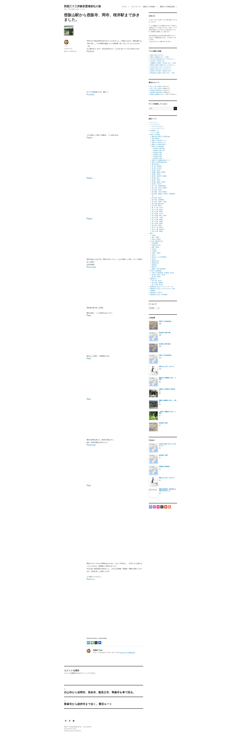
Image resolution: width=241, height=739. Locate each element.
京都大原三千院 (156, 245)
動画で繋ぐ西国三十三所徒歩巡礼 (161, 136)
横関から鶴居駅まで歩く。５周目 (159, 57)
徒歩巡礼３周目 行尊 (159, 150)
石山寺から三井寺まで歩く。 (158, 61)
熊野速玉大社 (155, 263)
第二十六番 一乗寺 (157, 217)
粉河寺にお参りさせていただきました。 (161, 69)
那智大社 (154, 267)
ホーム (124, 7)
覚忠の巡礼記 (155, 164)
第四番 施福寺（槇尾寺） (159, 172)
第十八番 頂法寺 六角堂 (159, 201)
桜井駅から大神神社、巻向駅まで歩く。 (161, 71)
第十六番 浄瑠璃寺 (157, 282)
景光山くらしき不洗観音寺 (159, 257)
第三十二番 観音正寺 (158, 229)
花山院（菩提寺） (157, 239)
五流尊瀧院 (155, 243)
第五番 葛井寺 (156, 174)
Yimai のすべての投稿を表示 (127, 652)
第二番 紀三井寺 (157, 168)
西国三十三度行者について (159, 140)
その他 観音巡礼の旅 (156, 241)
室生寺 (154, 255)
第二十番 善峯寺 (157, 205)
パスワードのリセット (158, 126)
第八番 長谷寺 (156, 180)
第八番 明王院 (156, 276)
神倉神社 (154, 265)
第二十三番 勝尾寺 (157, 211)
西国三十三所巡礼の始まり (159, 144)
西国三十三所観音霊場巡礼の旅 (82, 6)
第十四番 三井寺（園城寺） (160, 192)
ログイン (84, 673)
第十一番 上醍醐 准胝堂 (159, 186)
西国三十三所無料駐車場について (161, 160)
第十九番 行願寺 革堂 (158, 203)
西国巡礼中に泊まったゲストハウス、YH (161, 286)
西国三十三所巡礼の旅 (70, 51)
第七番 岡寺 (155, 178)
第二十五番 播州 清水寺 (159, 215)
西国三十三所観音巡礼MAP (159, 162)
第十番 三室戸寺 (157, 184)
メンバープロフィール (158, 128)
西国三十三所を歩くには (158, 142)
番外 (151, 233)
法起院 (154, 235)
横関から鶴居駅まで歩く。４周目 (159, 94)
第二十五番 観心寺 (157, 284)
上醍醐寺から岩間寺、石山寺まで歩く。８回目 (163, 63)
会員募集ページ (154, 130)
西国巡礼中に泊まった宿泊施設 (158, 294)
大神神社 (154, 251)
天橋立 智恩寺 (156, 253)
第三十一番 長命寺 (157, 227)
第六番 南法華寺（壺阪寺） (160, 176)
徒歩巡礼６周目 (157, 156)
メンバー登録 (155, 132)
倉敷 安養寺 (155, 247)
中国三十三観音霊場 (155, 271)
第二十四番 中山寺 (157, 213)
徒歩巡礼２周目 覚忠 (156, 90)
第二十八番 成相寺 (157, 221)
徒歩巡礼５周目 (157, 154)
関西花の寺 (153, 278)
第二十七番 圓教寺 (157, 219)
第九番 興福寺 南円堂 (158, 182)
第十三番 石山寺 (157, 190)
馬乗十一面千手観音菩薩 (158, 269)
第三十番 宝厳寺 (157, 225)
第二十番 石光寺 (157, 280)
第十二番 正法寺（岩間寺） (160, 188)
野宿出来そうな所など (156, 292)
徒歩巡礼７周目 (157, 158)
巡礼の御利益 (155, 138)
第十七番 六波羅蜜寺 (158, 199)
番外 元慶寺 (155, 237)
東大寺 (154, 259)
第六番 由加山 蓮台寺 (158, 274)
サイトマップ (135, 7)
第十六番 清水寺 (157, 197)
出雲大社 (154, 249)
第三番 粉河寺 (156, 170)
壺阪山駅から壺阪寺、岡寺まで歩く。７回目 (162, 73)
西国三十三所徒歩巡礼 (167, 7)
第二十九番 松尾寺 (157, 223)
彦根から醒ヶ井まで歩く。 (157, 55)
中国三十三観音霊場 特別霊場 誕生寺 (163, 273)
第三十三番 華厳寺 (157, 231)
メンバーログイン (155, 124)
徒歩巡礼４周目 (157, 152)
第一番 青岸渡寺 (157, 166)
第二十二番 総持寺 (155, 86)
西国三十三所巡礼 (149, 7)
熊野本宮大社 (155, 261)
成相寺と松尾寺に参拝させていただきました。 (163, 65)
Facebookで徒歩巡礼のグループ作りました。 (162, 59)
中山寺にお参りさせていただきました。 (161, 67)
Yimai (66, 46)
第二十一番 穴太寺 (157, 207)
